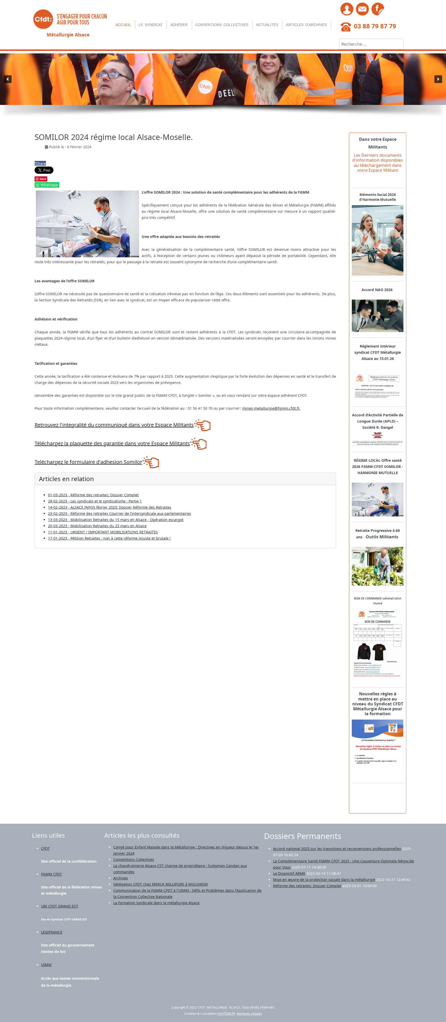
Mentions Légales (249, 1013)
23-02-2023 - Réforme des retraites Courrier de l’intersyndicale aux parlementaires (119, 513)
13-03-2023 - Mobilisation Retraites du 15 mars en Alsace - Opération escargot (116, 519)
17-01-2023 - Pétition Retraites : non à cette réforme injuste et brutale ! (109, 538)
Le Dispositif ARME (289, 873)
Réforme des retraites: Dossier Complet (307, 885)
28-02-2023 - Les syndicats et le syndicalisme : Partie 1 (95, 501)
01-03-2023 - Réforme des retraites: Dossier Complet (93, 494)
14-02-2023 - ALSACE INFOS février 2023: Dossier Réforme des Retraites (109, 507)
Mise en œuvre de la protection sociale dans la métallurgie (324, 879)
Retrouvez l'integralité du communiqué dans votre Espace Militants (114, 424)
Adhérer (179, 25)
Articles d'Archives (306, 25)
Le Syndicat (151, 25)
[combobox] (371, 44)
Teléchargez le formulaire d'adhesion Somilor (88, 461)
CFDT (45, 848)
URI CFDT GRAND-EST (59, 906)
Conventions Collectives (221, 25)
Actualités (267, 25)
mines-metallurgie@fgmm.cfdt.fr (270, 408)
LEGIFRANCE (51, 932)
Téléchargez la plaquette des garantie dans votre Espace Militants (112, 443)
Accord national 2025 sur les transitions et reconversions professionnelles (337, 848)
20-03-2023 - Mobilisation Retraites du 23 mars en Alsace (97, 525)
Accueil (123, 25)
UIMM (46, 964)
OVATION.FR (226, 1013)
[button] (8, 79)
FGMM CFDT (51, 874)
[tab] (377, 703)
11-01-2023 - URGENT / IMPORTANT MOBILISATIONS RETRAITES (103, 532)
